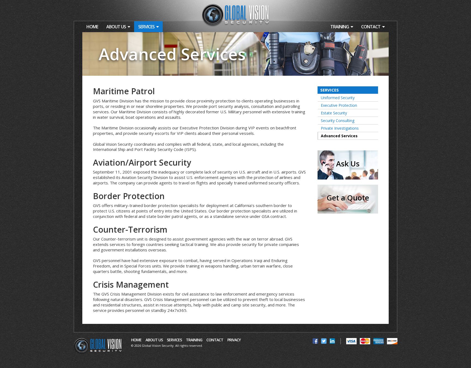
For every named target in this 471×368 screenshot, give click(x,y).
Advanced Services (339, 135)
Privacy (234, 340)
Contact (371, 27)
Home (92, 27)
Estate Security (334, 112)
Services (146, 27)
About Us (116, 27)
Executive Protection (339, 105)
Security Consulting (337, 120)
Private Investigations (340, 128)
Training (339, 27)
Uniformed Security (338, 97)
